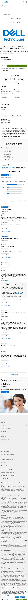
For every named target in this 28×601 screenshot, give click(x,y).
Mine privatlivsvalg (5, 469)
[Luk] (26, 586)
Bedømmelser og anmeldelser (8, 167)
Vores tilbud (4, 436)
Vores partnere (4, 442)
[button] (23, 2)
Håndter (3, 597)
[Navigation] (1, 2)
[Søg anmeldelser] (12, 201)
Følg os (2, 425)
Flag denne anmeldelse (5, 231)
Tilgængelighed (4, 478)
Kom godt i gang (5, 392)
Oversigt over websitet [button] (6, 428)
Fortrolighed (4, 466)
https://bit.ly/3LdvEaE (19, 293)
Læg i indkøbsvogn (22, 599)
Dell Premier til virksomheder (7, 454)
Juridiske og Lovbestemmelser (8, 475)
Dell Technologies (5, 451)
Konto (2, 419)
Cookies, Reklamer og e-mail (7, 472)
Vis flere (11, 53)
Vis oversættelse (4, 222)
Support (3, 422)
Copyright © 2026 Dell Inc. (7, 459)
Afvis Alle (17, 597)
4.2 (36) (18, 22)
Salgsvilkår (3, 462)
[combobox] (14, 5)
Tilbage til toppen (13, 374)
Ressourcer (3, 446)
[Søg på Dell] (25, 5)
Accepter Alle (22, 597)
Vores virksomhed (5, 439)
